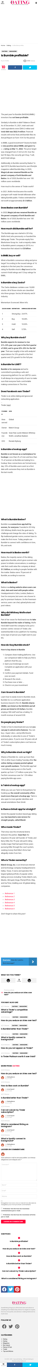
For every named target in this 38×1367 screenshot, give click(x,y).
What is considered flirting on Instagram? (14, 1125)
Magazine (23, 1006)
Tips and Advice (8, 1351)
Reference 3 (9, 899)
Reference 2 (9, 896)
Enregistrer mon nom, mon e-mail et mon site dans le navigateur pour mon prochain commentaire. (18, 1203)
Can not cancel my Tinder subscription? (13, 1111)
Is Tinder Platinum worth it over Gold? (18, 1056)
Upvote (8, 980)
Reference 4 (9, 902)
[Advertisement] (19, 24)
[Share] (14, 1365)
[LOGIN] (36, 2)
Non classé (6, 1345)
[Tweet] (30, 67)
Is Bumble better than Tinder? (14, 1028)
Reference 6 (9, 909)
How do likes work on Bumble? (15, 1085)
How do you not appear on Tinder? (17, 1048)
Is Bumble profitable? (19, 1241)
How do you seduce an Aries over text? (19, 1020)
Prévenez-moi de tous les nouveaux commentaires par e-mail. (15, 1210)
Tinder (5, 1349)
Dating (15, 1006)
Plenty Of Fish (7, 1347)
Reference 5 (9, 906)
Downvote (29, 980)
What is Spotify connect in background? (13, 1038)
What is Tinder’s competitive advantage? (14, 1010)
